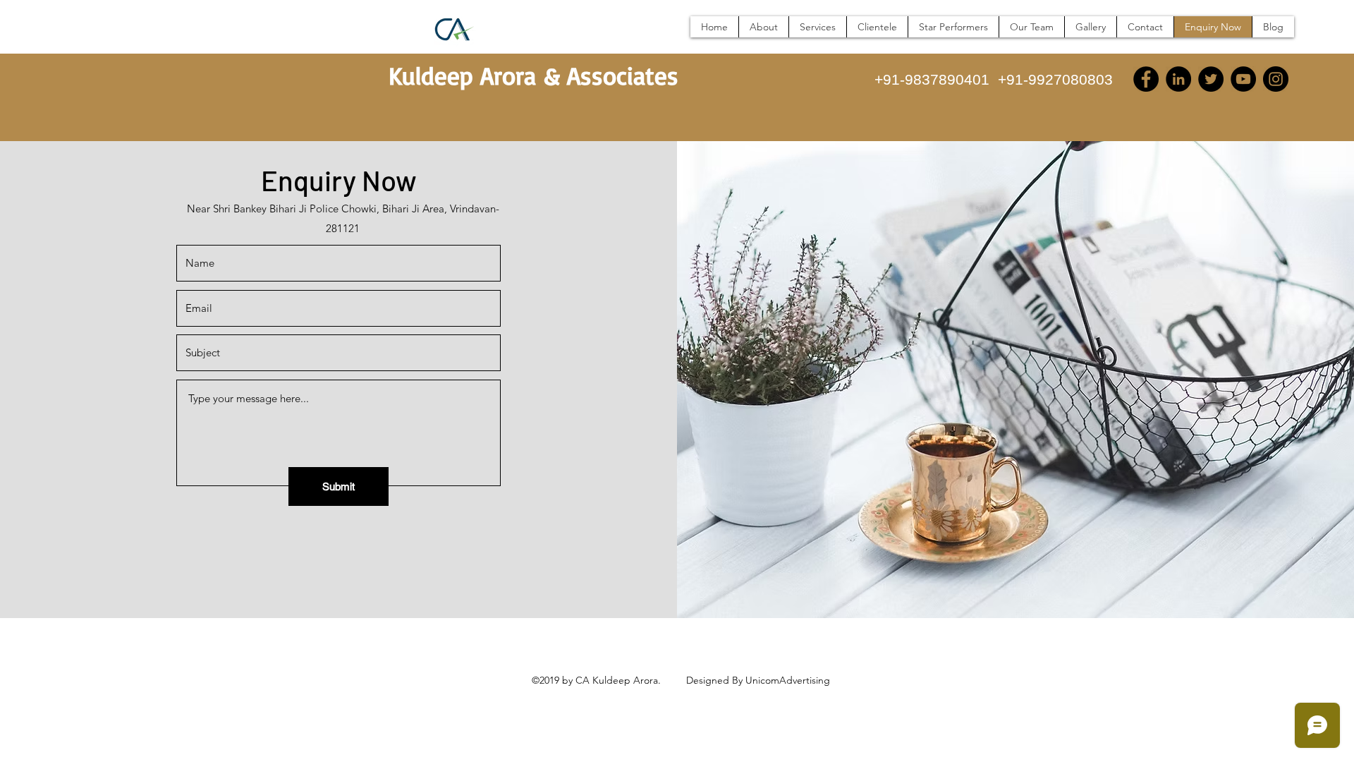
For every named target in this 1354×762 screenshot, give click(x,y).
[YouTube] (1243, 79)
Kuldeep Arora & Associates (533, 75)
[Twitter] (1211, 79)
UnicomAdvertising (787, 680)
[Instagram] (1275, 79)
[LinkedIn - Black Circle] (1178, 79)
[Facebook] (1146, 79)
